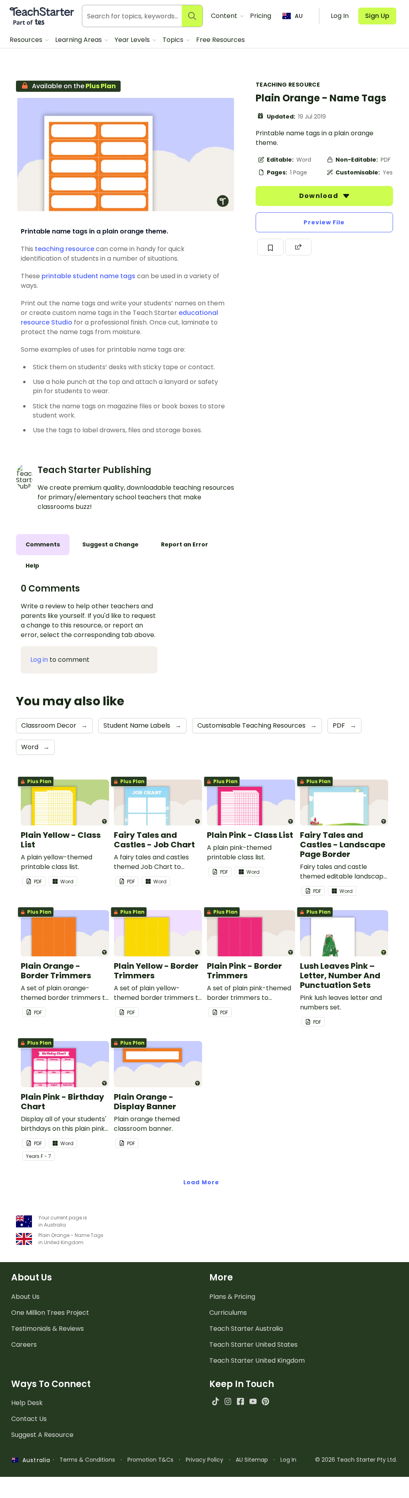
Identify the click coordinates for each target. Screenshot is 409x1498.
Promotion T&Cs (150, 1460)
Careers (24, 1344)
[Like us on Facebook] (240, 1401)
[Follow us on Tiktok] (215, 1401)
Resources (27, 39)
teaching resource (64, 248)
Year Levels (133, 39)
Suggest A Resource (42, 1434)
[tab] (42, 544)
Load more (201, 1182)
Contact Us (29, 1418)
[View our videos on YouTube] (253, 1401)
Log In (288, 1460)
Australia (34, 1460)
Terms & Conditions (87, 1460)
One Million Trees (50, 1312)
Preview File (324, 222)
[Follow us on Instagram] (228, 1401)
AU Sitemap (252, 1460)
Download (319, 195)
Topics (174, 39)
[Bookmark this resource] (270, 247)
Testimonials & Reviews (47, 1328)
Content (225, 15)
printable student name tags (88, 276)
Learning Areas (79, 39)
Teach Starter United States (253, 1344)
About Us (25, 1296)
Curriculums (228, 1312)
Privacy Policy (204, 1460)
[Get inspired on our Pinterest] (265, 1401)
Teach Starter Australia (246, 1328)
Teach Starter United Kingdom (257, 1360)
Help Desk (27, 1402)
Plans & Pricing (232, 1296)
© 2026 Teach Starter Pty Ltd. (356, 1460)
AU (299, 16)
